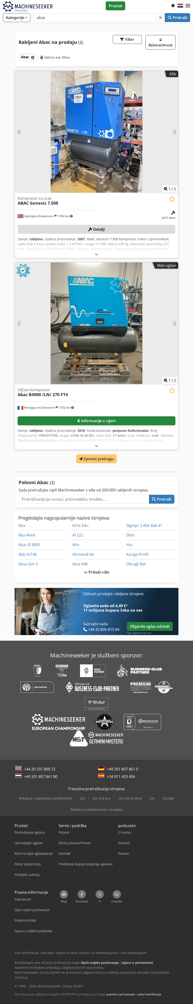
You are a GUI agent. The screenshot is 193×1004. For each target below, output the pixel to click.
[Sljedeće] (174, 132)
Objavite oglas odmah (150, 626)
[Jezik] (180, 5)
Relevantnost (161, 45)
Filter (129, 39)
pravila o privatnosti (121, 994)
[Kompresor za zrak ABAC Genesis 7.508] (96, 132)
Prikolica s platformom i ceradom (97, 809)
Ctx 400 (168, 798)
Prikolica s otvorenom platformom (45, 798)
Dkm (130, 535)
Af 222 (77, 535)
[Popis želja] (173, 5)
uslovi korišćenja (149, 994)
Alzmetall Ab (83, 554)
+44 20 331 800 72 (39, 769)
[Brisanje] (160, 17)
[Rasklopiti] (96, 254)
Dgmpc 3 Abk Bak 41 (144, 525)
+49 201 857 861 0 (122, 769)
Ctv (152, 798)
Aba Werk (26, 535)
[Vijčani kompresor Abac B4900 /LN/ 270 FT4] (96, 323)
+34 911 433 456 (121, 776)
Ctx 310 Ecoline (130, 798)
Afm (75, 544)
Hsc (129, 544)
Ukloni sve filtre (56, 57)
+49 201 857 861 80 (40, 776)
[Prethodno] (19, 132)
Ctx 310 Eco (101, 798)
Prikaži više (98, 572)
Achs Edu (80, 525)
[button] (187, 5)
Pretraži (179, 17)
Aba (21, 525)
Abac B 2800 (29, 544)
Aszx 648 (80, 564)
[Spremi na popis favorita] (172, 199)
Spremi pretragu (98, 458)
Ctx (82, 798)
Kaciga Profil (137, 554)
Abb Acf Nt (27, 554)
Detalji (98, 229)
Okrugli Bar (136, 564)
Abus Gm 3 (28, 564)
